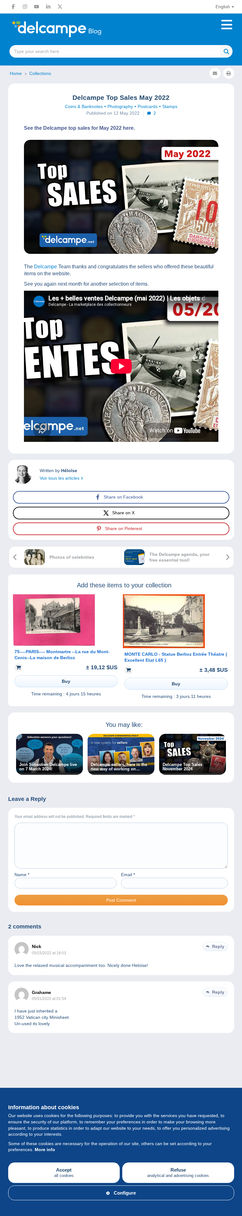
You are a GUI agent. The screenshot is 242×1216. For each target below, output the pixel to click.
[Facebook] (13, 7)
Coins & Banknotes (84, 106)
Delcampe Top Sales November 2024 (182, 766)
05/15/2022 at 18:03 (49, 953)
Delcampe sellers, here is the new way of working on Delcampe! (119, 766)
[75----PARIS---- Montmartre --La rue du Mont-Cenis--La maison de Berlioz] (54, 644)
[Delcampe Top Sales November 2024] (192, 771)
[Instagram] (25, 7)
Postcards (148, 106)
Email (128, 874)
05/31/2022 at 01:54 (49, 998)
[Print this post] (228, 73)
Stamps (169, 106)
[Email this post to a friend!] (215, 73)
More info (45, 1149)
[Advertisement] (121, 1067)
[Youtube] (37, 7)
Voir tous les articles (60, 478)
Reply (218, 946)
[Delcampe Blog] (70, 29)
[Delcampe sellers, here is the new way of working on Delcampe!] (121, 771)
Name (21, 874)
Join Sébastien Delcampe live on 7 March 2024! (48, 766)
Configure (125, 1193)
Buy (66, 681)
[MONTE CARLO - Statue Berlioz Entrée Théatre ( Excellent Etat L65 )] (164, 646)
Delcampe (45, 266)
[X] (60, 7)
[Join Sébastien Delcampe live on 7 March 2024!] (49, 771)
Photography (120, 106)
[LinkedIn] (48, 7)
